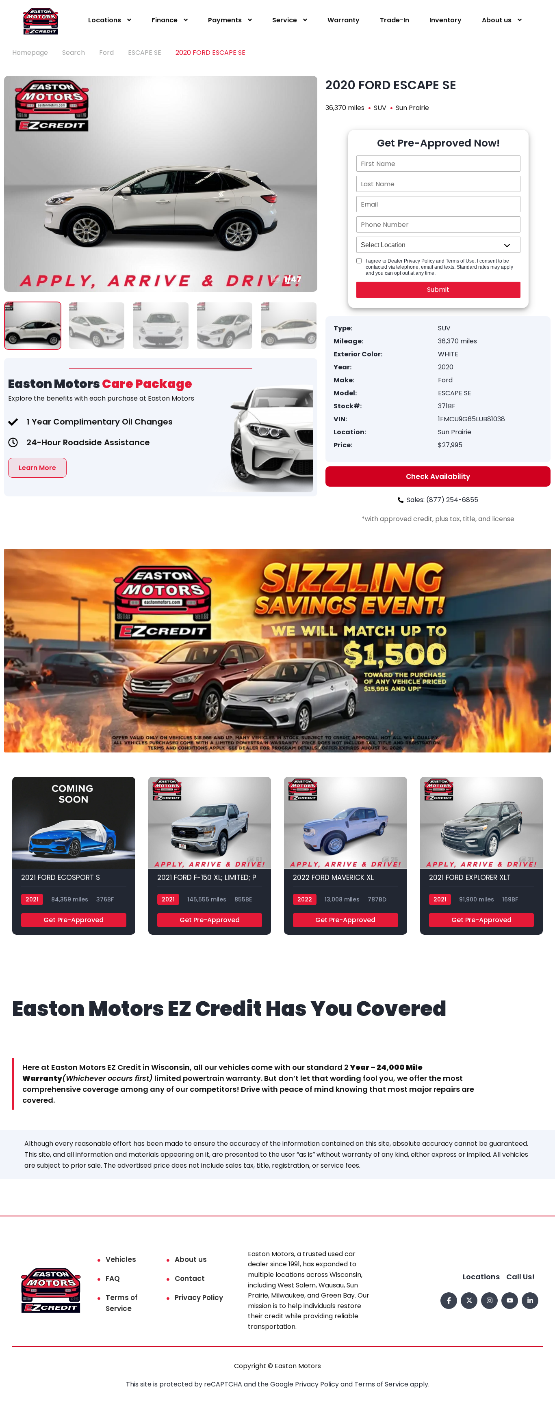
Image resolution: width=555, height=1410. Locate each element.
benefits (59, 398)
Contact (190, 1278)
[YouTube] (509, 1300)
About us (497, 20)
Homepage (30, 52)
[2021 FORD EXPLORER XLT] (481, 856)
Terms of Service (122, 1303)
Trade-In (394, 20)
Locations (104, 20)
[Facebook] (448, 1300)
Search (73, 52)
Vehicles (121, 1259)
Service (284, 20)
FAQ (113, 1278)
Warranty (343, 20)
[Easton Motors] (41, 20)
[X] (469, 1300)
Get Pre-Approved (73, 920)
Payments (225, 20)
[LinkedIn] (530, 1300)
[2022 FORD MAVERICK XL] (345, 856)
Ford (106, 52)
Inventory (445, 20)
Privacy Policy (199, 1297)
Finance (165, 20)
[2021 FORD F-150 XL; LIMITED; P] (209, 856)
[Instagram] (489, 1300)
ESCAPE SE (144, 52)
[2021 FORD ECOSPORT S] (73, 856)
